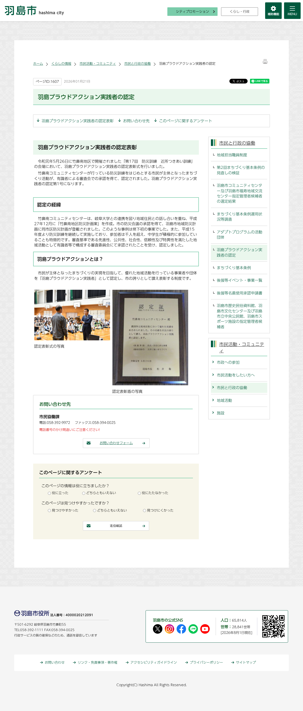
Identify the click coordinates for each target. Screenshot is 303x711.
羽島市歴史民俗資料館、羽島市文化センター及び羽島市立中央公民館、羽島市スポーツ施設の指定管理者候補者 (239, 316)
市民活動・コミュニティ (98, 63)
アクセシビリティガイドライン (153, 662)
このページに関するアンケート (185, 121)
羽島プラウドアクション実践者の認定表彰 (78, 121)
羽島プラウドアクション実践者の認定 (239, 252)
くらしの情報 (61, 63)
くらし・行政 (240, 11)
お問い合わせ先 (136, 121)
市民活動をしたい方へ (236, 375)
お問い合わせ (55, 662)
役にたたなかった (155, 493)
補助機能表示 (273, 10)
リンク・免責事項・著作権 (97, 662)
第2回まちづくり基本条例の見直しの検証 (241, 170)
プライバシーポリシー (206, 662)
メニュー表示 (292, 10)
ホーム (38, 63)
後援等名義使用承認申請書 (239, 293)
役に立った (60, 493)
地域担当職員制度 (232, 155)
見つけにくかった (160, 510)
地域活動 (224, 400)
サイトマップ (246, 662)
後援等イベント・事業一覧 (239, 280)
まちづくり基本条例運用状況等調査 (239, 216)
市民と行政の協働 (137, 63)
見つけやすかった (65, 510)
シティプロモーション (192, 11)
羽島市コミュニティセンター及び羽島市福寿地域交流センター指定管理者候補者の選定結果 (239, 193)
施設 (220, 413)
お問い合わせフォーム (116, 443)
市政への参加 (228, 362)
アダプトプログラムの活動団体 (239, 234)
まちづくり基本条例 (234, 268)
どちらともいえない (101, 493)
